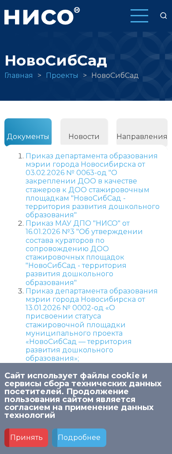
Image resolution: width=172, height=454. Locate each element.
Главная (18, 75)
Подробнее (79, 437)
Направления (142, 136)
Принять (26, 437)
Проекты (62, 75)
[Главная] (42, 15)
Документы (28, 136)
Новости (84, 136)
